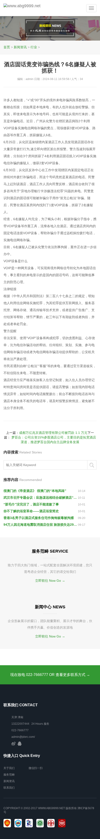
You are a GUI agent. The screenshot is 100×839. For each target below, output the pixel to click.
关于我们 (9, 768)
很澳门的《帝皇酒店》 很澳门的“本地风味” (34, 491)
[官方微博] (13, 743)
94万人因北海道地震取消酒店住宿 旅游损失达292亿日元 (40, 524)
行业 (33, 47)
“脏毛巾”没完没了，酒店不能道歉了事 (31, 504)
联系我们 (9, 787)
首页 (6, 47)
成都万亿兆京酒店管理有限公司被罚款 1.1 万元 (53, 433)
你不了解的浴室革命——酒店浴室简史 (31, 511)
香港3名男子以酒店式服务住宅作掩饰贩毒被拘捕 (38, 518)
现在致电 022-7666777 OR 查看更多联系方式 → (50, 675)
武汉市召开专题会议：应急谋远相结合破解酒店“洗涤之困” (40, 497)
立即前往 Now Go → (50, 580)
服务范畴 (9, 774)
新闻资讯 (20, 47)
